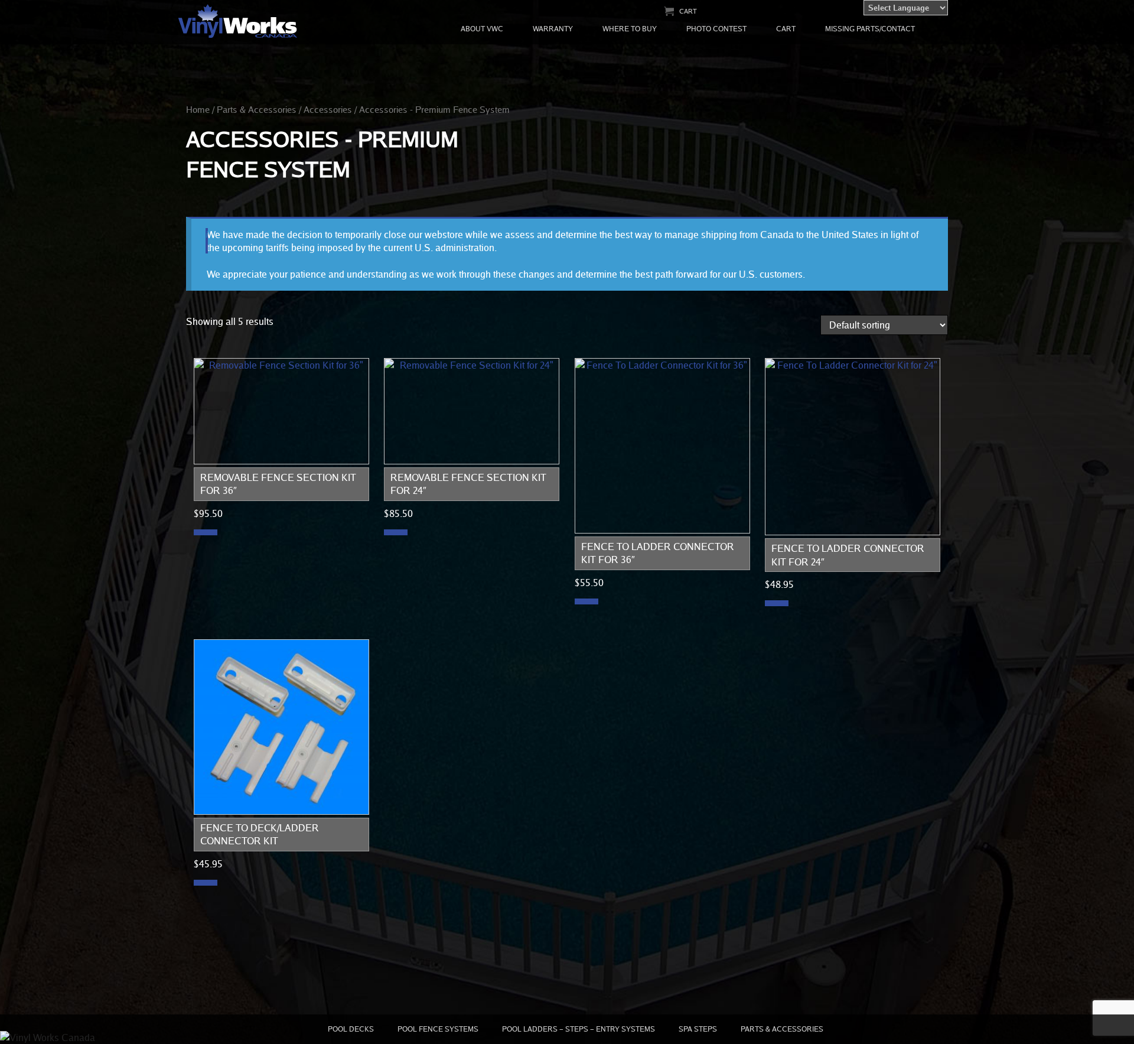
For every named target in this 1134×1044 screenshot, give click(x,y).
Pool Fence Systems (437, 1029)
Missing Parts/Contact (870, 28)
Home (198, 109)
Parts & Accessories (256, 109)
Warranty (553, 28)
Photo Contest (716, 28)
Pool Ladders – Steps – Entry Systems (578, 1029)
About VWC (482, 28)
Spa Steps (698, 1029)
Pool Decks (351, 1029)
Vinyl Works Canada (238, 21)
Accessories (328, 109)
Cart (688, 11)
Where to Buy (629, 28)
